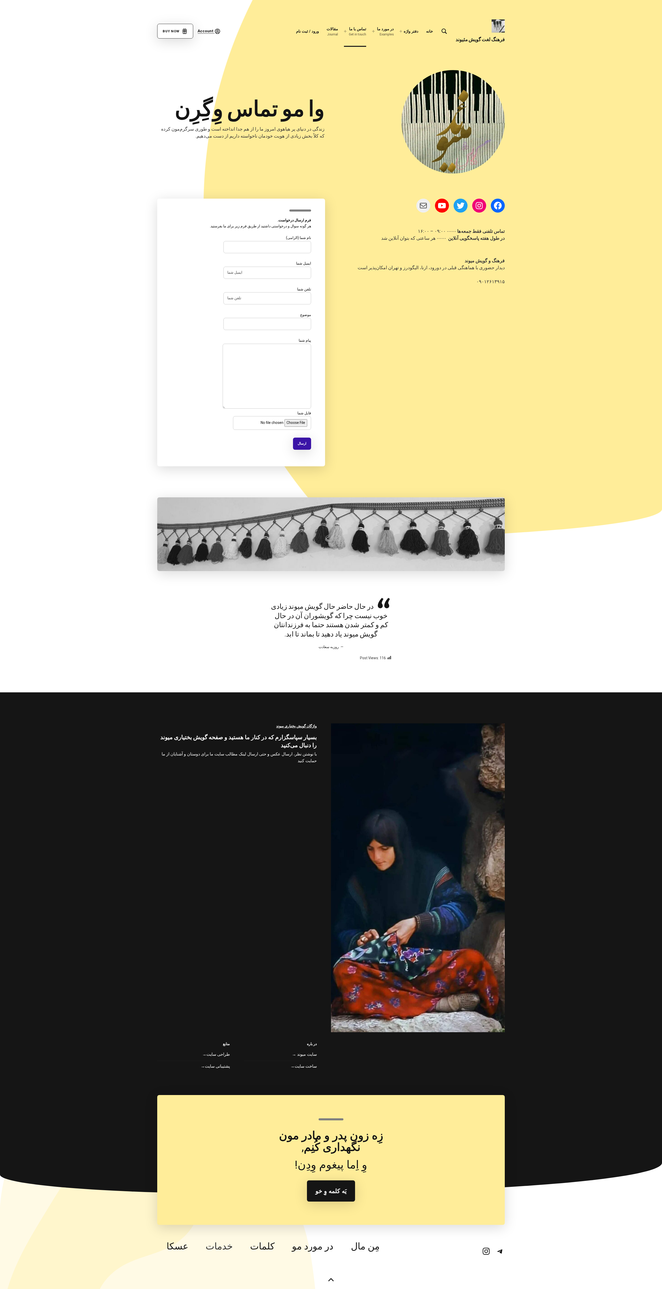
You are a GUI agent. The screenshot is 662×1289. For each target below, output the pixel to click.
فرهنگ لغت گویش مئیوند (480, 39)
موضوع (305, 315)
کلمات (262, 1246)
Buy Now (172, 31)
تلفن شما (304, 289)
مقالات (332, 31)
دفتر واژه (411, 31)
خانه (429, 31)
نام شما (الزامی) (298, 238)
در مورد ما (385, 31)
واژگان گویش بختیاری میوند (296, 726)
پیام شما (305, 340)
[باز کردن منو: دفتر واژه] (401, 31)
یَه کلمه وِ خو (331, 1191)
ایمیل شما (303, 263)
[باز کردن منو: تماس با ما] (345, 31)
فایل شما (304, 413)
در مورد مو (312, 1246)
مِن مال (365, 1246)
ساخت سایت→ (303, 1066)
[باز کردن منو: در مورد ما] (373, 31)
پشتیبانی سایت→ (215, 1066)
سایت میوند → (304, 1054)
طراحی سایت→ (216, 1054)
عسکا (177, 1246)
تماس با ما (357, 31)
